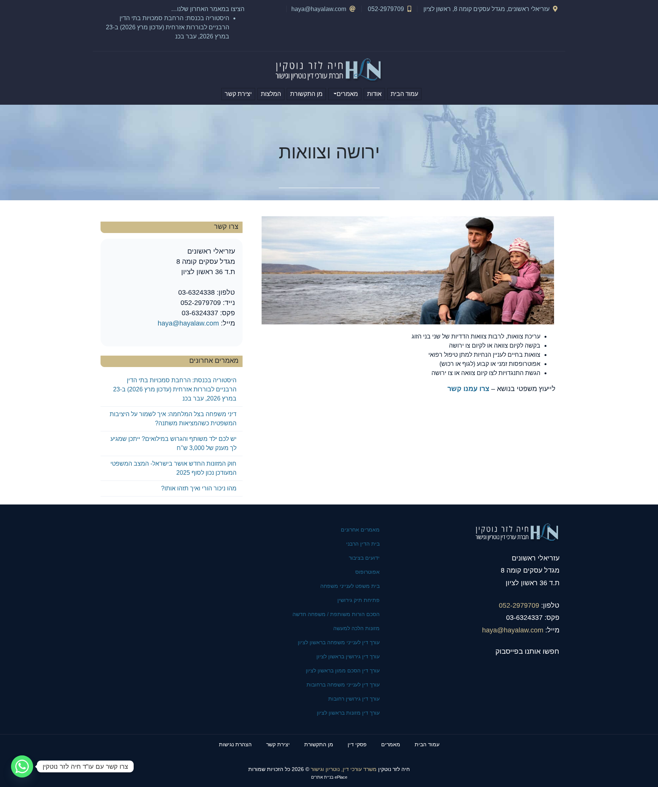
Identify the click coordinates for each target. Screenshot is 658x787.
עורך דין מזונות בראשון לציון (348, 713)
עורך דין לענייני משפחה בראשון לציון (339, 642)
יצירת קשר (238, 94)
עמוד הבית (404, 94)
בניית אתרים (322, 777)
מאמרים (347, 94)
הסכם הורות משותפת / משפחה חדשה (336, 614)
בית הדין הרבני (363, 544)
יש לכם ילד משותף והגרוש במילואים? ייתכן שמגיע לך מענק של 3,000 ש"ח (173, 443)
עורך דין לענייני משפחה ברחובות (343, 685)
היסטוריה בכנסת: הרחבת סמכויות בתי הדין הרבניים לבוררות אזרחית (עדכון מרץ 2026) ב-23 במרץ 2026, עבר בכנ (167, 27)
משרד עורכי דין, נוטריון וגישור (344, 769)
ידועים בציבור (364, 558)
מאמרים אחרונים (360, 530)
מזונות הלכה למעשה (356, 628)
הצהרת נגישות (235, 744)
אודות (374, 94)
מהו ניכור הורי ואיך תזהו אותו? (198, 488)
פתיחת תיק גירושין (358, 600)
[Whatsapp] (22, 766)
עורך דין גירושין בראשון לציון (348, 656)
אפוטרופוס (367, 572)
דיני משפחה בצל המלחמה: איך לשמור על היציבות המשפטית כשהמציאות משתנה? (173, 418)
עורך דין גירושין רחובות (354, 699)
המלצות (271, 94)
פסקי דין (357, 744)
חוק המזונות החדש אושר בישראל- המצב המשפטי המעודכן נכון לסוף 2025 (173, 468)
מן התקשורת (306, 94)
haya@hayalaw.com (318, 9)
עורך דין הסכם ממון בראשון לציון (343, 670)
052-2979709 (519, 605)
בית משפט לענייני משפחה (350, 586)
